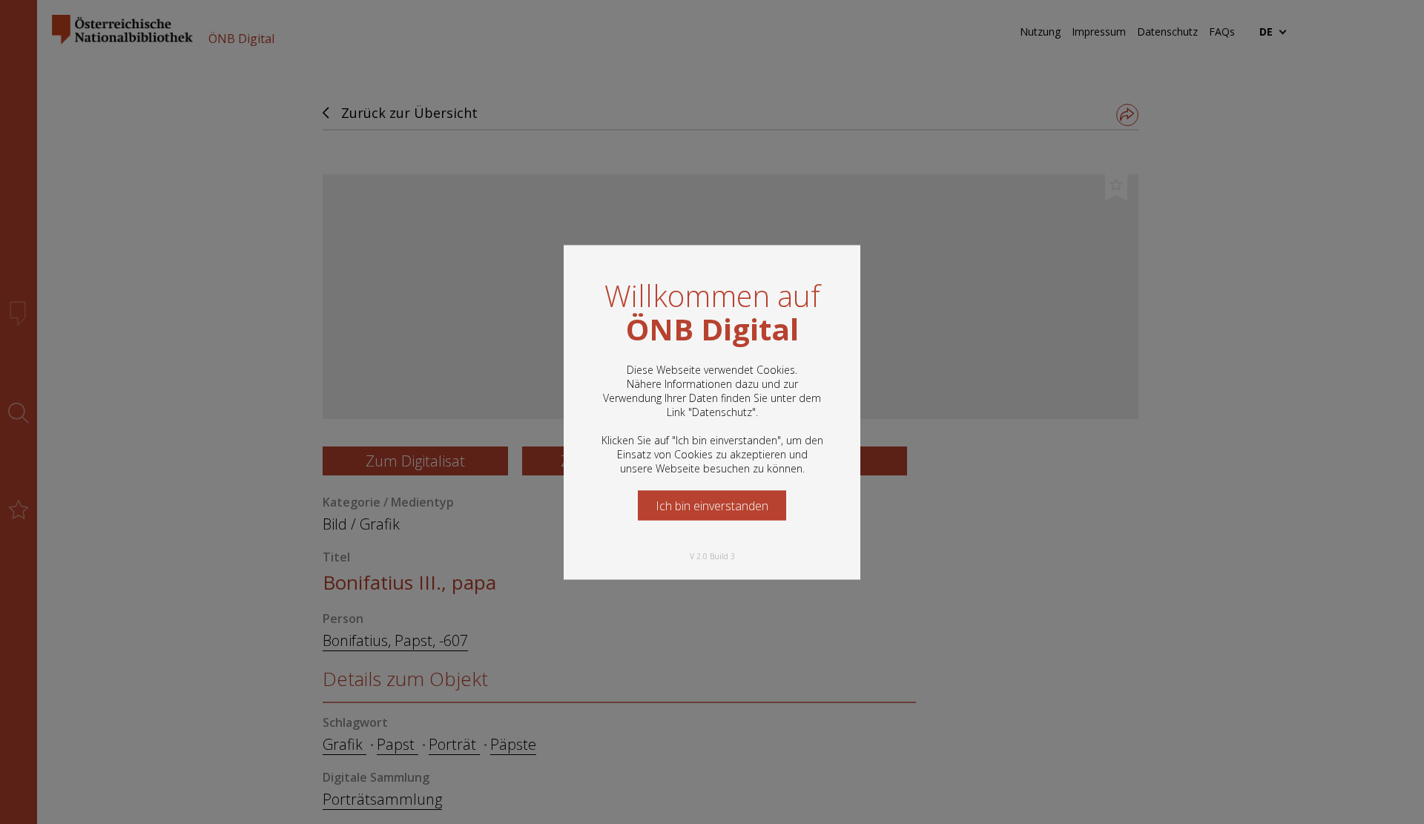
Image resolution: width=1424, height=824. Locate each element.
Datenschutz (722, 411)
